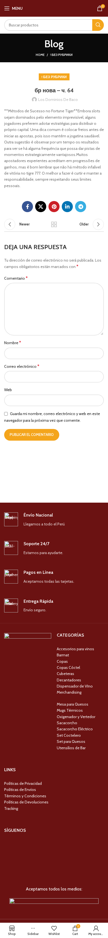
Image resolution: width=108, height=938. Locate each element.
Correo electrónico (21, 366)
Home (40, 55)
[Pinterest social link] (54, 206)
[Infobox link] (54, 519)
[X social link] (40, 206)
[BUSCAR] (98, 25)
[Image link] (54, 902)
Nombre (12, 342)
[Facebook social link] (27, 206)
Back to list (54, 224)
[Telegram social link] (80, 206)
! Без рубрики (61, 55)
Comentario (16, 278)
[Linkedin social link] (67, 206)
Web (8, 389)
